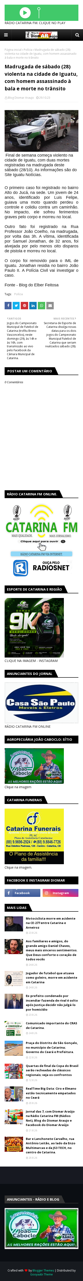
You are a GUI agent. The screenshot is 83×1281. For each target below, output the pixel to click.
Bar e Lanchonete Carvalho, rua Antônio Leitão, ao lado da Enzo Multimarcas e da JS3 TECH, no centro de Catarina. (50, 1145)
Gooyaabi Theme (41, 1274)
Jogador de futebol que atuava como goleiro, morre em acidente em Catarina (51, 977)
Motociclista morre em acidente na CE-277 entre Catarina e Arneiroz (50, 923)
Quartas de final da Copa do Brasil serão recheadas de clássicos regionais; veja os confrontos (52, 1070)
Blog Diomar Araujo (21, 98)
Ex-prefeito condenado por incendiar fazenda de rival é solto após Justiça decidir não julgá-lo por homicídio (52, 1003)
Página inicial (13, 50)
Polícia (28, 50)
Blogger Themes (43, 1270)
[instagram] (60, 893)
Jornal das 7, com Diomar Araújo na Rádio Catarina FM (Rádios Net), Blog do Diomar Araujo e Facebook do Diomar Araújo (50, 1118)
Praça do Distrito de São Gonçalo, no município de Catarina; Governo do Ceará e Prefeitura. (52, 1047)
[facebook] (22, 893)
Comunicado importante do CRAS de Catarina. (51, 1025)
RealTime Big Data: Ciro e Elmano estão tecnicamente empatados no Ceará (51, 1093)
